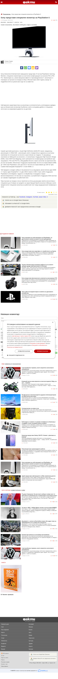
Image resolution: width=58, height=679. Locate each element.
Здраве (31, 643)
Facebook (22, 197)
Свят (2, 627)
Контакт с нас (4, 664)
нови (23, 490)
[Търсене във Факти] (56, 2)
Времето (3, 646)
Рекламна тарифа (5, 662)
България (31, 624)
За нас (2, 655)
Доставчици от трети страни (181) (21, 336)
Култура (31, 640)
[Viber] (36, 67)
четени (7, 490)
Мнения (31, 627)
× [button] (52, 322)
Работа (2, 659)
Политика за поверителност (15, 347)
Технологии (7, 14)
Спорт (2, 638)
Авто (30, 632)
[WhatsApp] (25, 67)
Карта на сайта (4, 657)
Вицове (3, 649)
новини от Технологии (13, 364)
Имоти (3, 632)
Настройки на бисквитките (39, 345)
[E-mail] (33, 67)
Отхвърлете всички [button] (24, 351)
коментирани (16, 490)
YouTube (35, 197)
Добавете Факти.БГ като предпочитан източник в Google (23, 206)
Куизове (31, 649)
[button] (15, 355)
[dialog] (29, 339)
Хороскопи (31, 638)
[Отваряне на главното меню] (1, 2)
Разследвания (5, 629)
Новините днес (5, 624)
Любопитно (4, 640)
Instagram (29, 197)
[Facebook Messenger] (29, 67)
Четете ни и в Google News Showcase (17, 200)
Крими (30, 635)
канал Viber (42, 197)
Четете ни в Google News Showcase (41, 654)
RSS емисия (6, 653)
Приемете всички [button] (42, 351)
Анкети (30, 646)
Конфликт (3, 643)
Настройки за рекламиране (37, 343)
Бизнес (30, 629)
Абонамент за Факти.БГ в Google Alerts (17, 203)
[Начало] (29, 2)
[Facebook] (21, 67)
